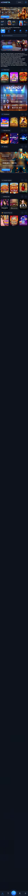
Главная (2, 894)
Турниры (19, 894)
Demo (5, 81)
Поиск (8, 894)
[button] (22, 69)
